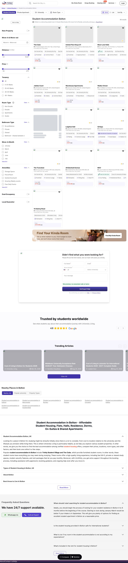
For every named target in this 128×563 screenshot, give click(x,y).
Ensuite (7, 109)
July (6, 158)
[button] (64, 270)
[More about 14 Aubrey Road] (47, 199)
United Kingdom (12, 8)
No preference (9, 126)
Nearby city (7, 393)
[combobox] (43, 3)
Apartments (8, 113)
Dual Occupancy (8, 194)
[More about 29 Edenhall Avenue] (79, 158)
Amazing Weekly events (12, 181)
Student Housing (9, 12)
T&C (88, 293)
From (38, 60)
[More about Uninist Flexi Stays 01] (79, 34)
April (6, 152)
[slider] (3, 55)
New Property (7, 31)
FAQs (15, 561)
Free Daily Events (10, 184)
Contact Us (9, 561)
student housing (70, 447)
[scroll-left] (118, 328)
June (6, 155)
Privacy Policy (96, 293)
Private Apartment (23, 12)
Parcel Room (9, 175)
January (7, 146)
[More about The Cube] (47, 34)
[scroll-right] (123, 328)
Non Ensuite (9, 106)
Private (7, 129)
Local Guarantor (8, 202)
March (7, 149)
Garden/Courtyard (11, 178)
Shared (7, 132)
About (2, 561)
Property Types (34, 393)
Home (3, 8)
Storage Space (10, 171)
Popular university (20, 393)
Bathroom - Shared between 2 (14, 135)
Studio (7, 116)
